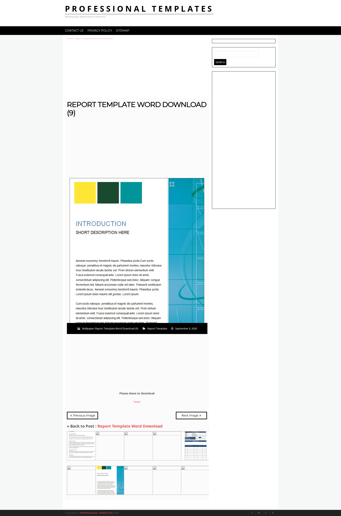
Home (70, 38)
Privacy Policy (99, 30)
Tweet (137, 401)
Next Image (190, 415)
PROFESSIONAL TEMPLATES (139, 8)
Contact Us (74, 30)
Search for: (217, 53)
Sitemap (122, 30)
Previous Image (83, 415)
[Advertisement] (137, 69)
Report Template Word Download (130, 426)
